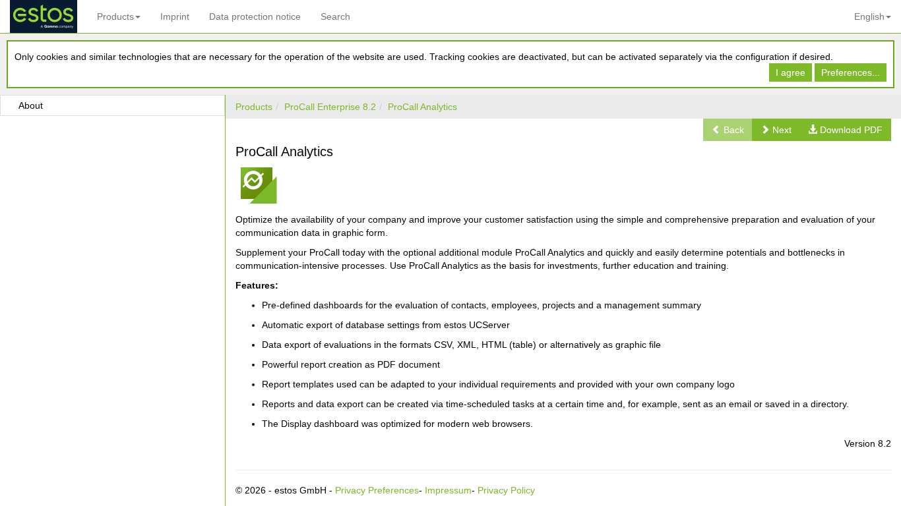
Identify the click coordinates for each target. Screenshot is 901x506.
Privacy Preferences (377, 490)
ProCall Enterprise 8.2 (330, 106)
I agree (790, 72)
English (869, 16)
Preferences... (850, 72)
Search (335, 16)
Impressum (448, 490)
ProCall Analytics (422, 106)
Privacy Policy (506, 490)
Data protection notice (255, 16)
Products (115, 16)
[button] (776, 130)
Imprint (174, 16)
